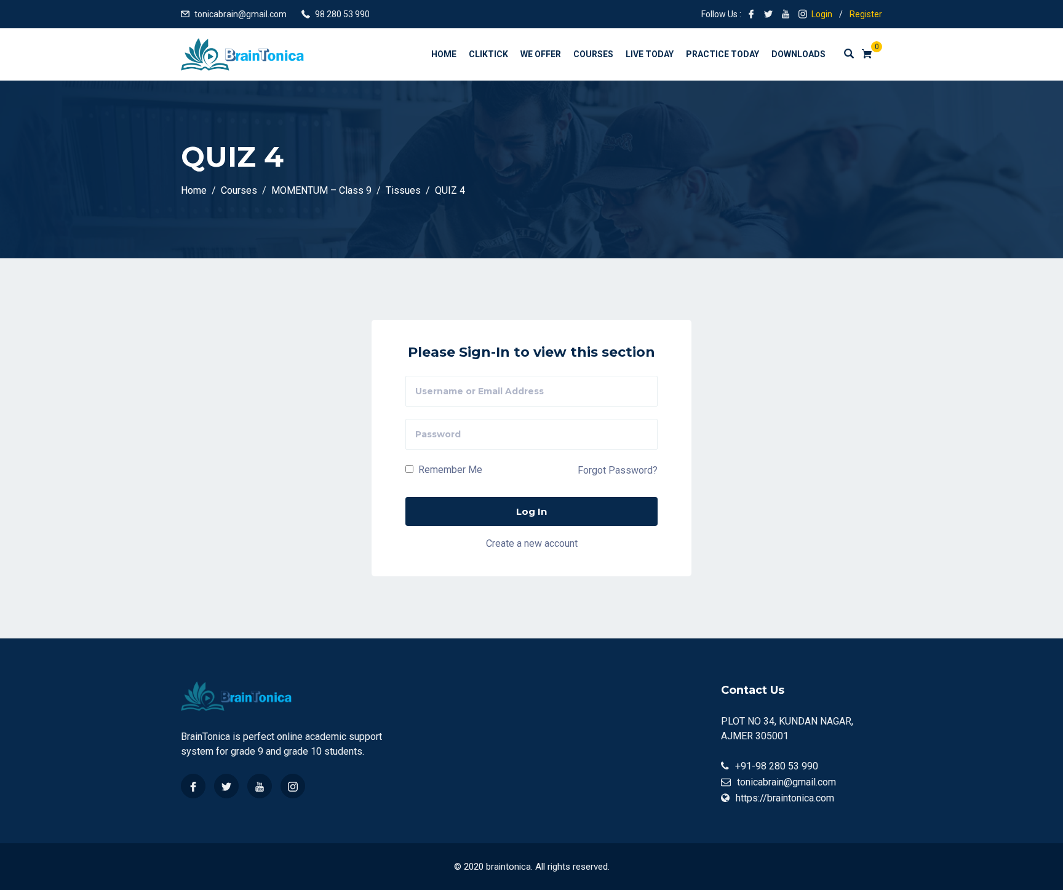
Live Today (650, 54)
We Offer (540, 54)
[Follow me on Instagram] (802, 14)
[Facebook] (193, 786)
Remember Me (449, 469)
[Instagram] (293, 786)
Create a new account (532, 543)
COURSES (593, 54)
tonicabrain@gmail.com (240, 14)
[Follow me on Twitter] (768, 14)
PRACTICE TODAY (722, 54)
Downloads (798, 54)
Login (821, 14)
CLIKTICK (488, 54)
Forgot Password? (618, 470)
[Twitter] (226, 786)
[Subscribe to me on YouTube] (785, 14)
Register (866, 14)
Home (443, 54)
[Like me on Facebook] (751, 14)
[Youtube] (259, 786)
